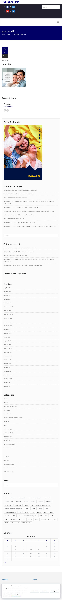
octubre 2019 (8, 352)
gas (20, 512)
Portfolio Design (9, 433)
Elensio (33, 508)
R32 (14, 515)
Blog (8, 34)
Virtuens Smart (15, 523)
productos (7, 515)
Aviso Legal (5, 579)
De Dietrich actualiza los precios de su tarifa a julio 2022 (20, 222)
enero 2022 (8, 333)
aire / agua (22, 498)
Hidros (7, 425)
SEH (52, 515)
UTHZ (6, 523)
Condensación (8, 505)
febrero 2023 (8, 318)
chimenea (49, 501)
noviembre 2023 (9, 314)
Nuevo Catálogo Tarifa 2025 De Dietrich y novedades (19, 194)
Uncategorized (9, 448)
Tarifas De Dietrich (10, 444)
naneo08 (6, 64)
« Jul (5, 562)
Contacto (34, 579)
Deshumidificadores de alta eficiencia (40, 505)
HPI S (32, 512)
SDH (46, 515)
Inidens (39, 512)
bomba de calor (9, 501)
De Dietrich (8, 414)
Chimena (7, 410)
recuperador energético (30, 515)
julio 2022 (7, 329)
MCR (45, 512)
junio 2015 (8, 382)
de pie (26, 505)
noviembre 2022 (9, 322)
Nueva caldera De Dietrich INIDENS (14, 218)
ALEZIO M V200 (37, 498)
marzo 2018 (8, 356)
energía (40, 508)
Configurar (54, 591)
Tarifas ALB (8, 440)
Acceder (7, 460)
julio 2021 (7, 337)
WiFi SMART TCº (26, 523)
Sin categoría (8, 436)
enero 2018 (8, 363)
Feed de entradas (10, 464)
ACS (6, 498)
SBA (41, 515)
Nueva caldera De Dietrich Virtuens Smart (16, 197)
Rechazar (44, 591)
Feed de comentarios (11, 468)
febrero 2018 (8, 360)
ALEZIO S (47, 498)
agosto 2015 (8, 378)
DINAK (7, 421)
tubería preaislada (46, 519)
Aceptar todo (34, 591)
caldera (26, 501)
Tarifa (30, 519)
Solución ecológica (15, 519)
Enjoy (47, 508)
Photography (8, 429)
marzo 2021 (8, 348)
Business (18, 501)
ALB (6, 399)
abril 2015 (7, 386)
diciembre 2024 (9, 307)
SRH (24, 519)
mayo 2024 (8, 310)
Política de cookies (16, 596)
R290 (19, 515)
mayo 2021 (8, 344)
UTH (55, 519)
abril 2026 (7, 295)
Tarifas (36, 519)
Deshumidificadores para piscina (13, 417)
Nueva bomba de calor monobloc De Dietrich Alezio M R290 (21, 190)
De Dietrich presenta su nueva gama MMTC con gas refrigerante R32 (23, 207)
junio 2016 (8, 371)
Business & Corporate (11, 406)
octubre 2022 (8, 325)
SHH (6, 519)
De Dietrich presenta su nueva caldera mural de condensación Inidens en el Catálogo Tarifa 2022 (30, 226)
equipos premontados (10, 512)
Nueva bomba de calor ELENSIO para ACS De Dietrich (19, 215)
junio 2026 (8, 291)
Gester (7, 60)
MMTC (51, 512)
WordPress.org (9, 471)
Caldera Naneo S (16, 34)
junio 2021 (8, 341)
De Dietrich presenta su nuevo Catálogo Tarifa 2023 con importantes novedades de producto (29, 211)
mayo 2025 (8, 303)
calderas (33, 501)
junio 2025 (8, 299)
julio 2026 (7, 288)
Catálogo (41, 501)
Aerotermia (13, 498)
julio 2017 (7, 367)
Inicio (3, 34)
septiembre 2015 (9, 375)
